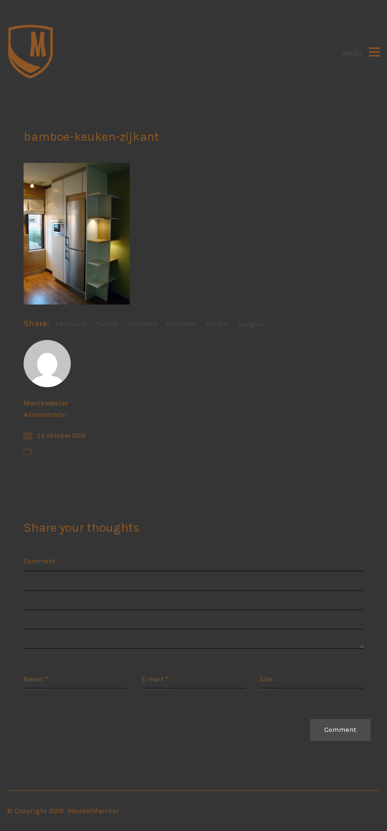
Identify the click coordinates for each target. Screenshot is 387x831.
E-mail (155, 679)
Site (266, 679)
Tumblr (216, 324)
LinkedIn (142, 324)
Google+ (250, 324)
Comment (40, 561)
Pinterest (181, 324)
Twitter (107, 324)
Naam (36, 679)
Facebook (71, 324)
